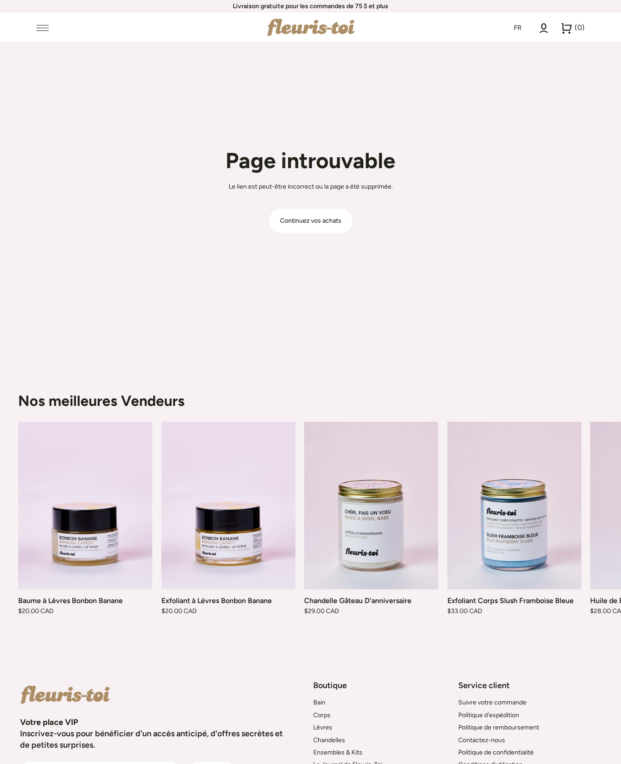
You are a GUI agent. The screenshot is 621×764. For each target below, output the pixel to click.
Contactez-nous (481, 740)
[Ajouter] (138, 575)
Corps (322, 715)
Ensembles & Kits (337, 752)
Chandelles (329, 740)
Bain (319, 702)
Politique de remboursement (498, 727)
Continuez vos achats (310, 221)
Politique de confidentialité (496, 752)
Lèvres (322, 727)
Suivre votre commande (492, 702)
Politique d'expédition (488, 715)
